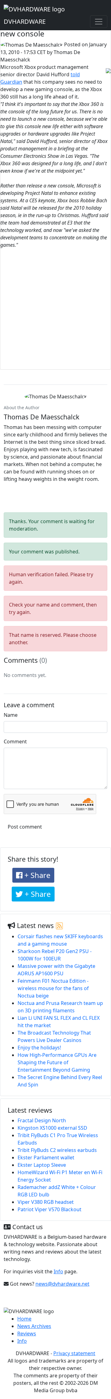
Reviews (26, 1333)
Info (58, 1271)
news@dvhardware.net (62, 1283)
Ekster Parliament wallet (46, 1157)
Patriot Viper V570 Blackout (49, 1209)
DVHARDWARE (25, 21)
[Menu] (98, 21)
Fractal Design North (42, 1120)
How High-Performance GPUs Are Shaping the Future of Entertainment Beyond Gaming (57, 1062)
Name (11, 715)
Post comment (25, 826)
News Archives (34, 1326)
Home (24, 1318)
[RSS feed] (59, 925)
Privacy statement (74, 1353)
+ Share (37, 875)
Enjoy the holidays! (39, 1047)
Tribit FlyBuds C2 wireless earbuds (57, 1150)
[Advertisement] (55, 311)
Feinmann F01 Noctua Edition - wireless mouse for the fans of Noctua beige (53, 988)
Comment (15, 741)
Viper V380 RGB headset (46, 1202)
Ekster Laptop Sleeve (42, 1165)
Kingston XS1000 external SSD (52, 1127)
